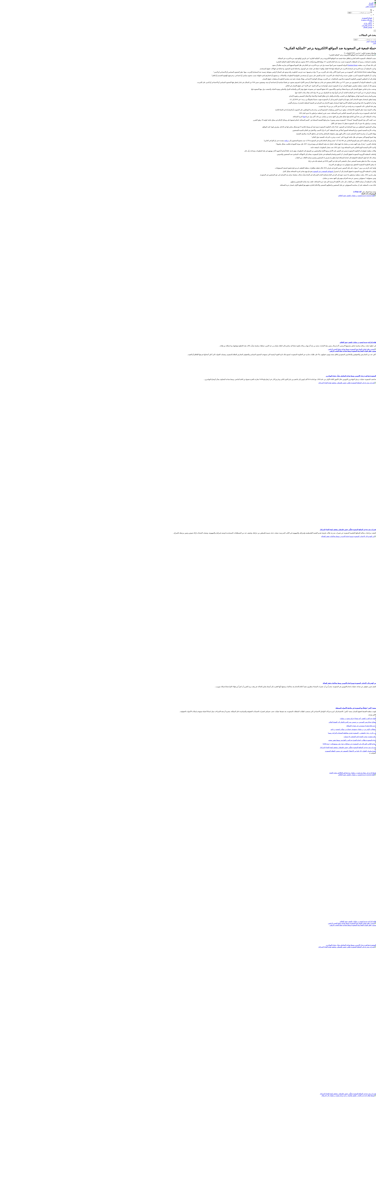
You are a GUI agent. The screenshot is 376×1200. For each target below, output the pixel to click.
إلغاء (349, 12)
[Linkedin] (357, 192)
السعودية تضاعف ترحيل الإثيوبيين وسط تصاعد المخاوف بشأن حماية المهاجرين (351, 505)
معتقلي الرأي (368, 23)
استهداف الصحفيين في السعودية (322, 171)
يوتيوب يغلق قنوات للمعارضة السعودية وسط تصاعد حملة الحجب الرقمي (352, 351)
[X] (359, 192)
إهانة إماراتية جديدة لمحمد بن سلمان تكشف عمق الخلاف (358, 342)
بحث (355, 39)
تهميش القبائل (367, 27)
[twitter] (375, 1)
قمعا (304, 116)
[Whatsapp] (354, 192)
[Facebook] (360, 192)
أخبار (370, 22)
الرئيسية (373, 41)
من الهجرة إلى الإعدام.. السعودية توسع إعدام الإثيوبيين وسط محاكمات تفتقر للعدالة (349, 812)
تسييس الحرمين (367, 25)
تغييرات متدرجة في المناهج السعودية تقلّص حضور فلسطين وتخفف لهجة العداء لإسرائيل (348, 658)
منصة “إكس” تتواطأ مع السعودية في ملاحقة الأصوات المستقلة (356, 965)
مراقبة (286, 140)
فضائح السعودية (367, 18)
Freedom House (353, 65)
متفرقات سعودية (366, 20)
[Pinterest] (355, 192)
